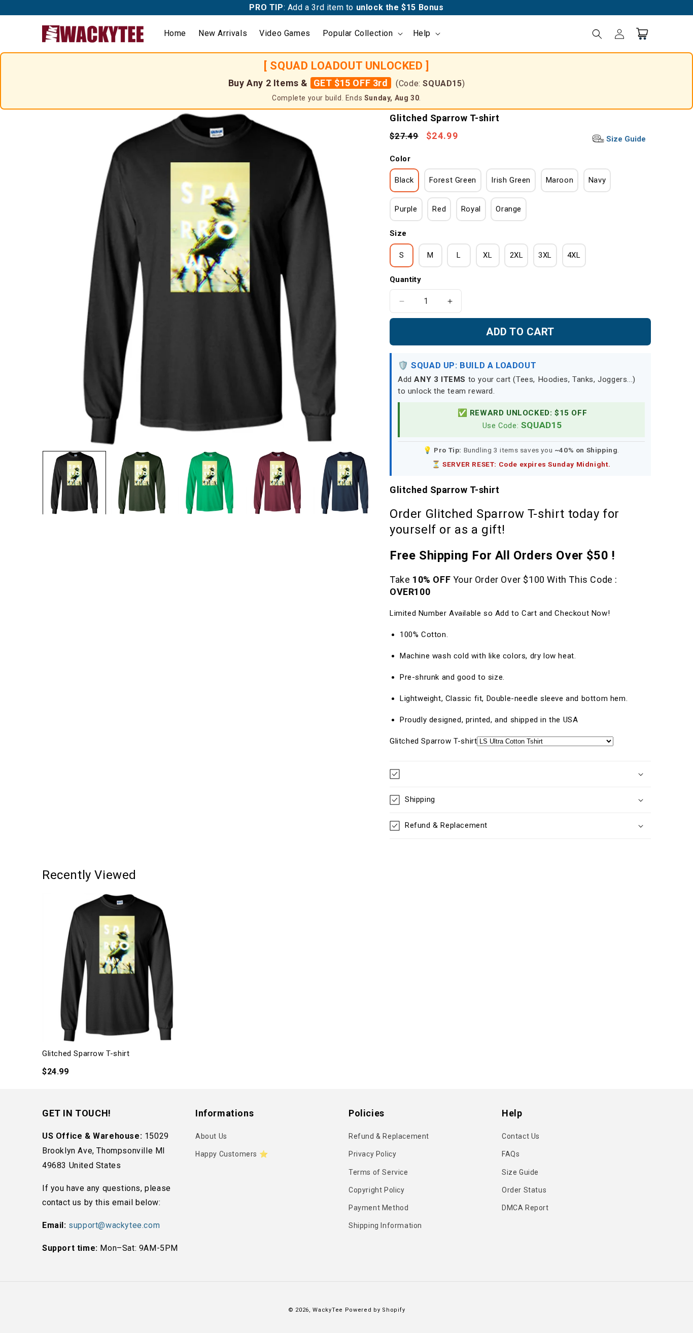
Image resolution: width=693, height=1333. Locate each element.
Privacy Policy (372, 1154)
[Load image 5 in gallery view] (345, 482)
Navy (597, 180)
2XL (517, 255)
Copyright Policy (377, 1190)
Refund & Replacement (389, 1136)
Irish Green (511, 180)
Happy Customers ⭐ (231, 1154)
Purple (406, 209)
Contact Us (521, 1136)
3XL (545, 255)
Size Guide (625, 139)
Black (404, 180)
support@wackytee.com (114, 1225)
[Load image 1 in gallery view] (74, 482)
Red (439, 209)
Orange (509, 209)
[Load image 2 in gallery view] (142, 482)
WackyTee (328, 1310)
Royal (471, 209)
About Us (211, 1136)
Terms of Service (378, 1172)
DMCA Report (525, 1208)
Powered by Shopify (375, 1310)
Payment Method (378, 1208)
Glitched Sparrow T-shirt (85, 1053)
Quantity (405, 279)
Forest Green (452, 180)
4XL (574, 255)
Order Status (524, 1190)
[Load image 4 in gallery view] (277, 482)
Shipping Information (385, 1225)
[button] (362, 33)
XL (487, 255)
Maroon (560, 180)
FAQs (510, 1154)
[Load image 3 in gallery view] (209, 482)
